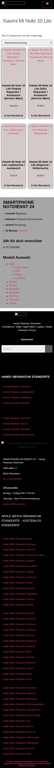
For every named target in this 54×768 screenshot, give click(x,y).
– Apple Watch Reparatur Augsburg (19, 693)
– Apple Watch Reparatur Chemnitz (19, 732)
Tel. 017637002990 (12, 479)
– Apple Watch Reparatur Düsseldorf (19, 566)
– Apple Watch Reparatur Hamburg (19, 544)
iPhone (19, 274)
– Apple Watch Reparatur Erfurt (17, 679)
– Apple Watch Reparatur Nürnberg (19, 624)
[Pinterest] (36, 367)
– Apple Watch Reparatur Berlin (17, 538)
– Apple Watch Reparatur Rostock (18, 748)
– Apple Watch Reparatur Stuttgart (18, 560)
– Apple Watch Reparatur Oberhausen (20, 743)
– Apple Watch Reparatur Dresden (18, 613)
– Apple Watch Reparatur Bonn (17, 651)
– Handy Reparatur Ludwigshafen (18, 392)
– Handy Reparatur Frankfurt (16, 403)
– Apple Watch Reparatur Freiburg (18, 599)
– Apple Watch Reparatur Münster (18, 657)
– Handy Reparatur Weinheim (16, 429)
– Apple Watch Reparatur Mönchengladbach (23, 704)
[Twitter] (18, 367)
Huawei (13, 285)
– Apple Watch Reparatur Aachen (18, 726)
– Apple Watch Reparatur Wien (16, 753)
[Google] (27, 359)
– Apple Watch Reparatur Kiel (16, 720)
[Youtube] (18, 359)
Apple (12, 264)
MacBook (20, 278)
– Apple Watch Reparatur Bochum (18, 635)
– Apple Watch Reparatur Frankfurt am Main (23, 555)
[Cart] (46, 4)
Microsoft (14, 292)
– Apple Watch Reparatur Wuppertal (19, 640)
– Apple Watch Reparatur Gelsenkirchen (21, 709)
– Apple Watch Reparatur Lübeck (18, 668)
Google (13, 281)
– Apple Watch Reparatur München (19, 549)
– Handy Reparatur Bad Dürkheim (18, 434)
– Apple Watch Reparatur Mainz (17, 673)
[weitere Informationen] (14, 504)
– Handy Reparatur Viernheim (16, 418)
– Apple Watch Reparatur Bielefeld (18, 646)
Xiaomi (12, 303)
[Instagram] (36, 359)
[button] (34, 3)
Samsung (14, 299)
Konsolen (14, 289)
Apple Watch (21, 267)
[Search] (48, 349)
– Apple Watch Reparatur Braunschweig (21, 715)
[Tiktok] (45, 359)
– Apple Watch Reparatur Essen (17, 582)
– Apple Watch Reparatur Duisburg (18, 629)
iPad (17, 271)
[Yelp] (27, 367)
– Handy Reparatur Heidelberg (16, 397)
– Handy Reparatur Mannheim (16, 386)
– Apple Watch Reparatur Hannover (19, 618)
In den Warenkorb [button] (13, 115)
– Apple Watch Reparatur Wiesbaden (19, 699)
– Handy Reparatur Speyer (15, 423)
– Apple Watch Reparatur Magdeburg (20, 593)
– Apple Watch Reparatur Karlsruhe (19, 662)
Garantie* (23, 230)
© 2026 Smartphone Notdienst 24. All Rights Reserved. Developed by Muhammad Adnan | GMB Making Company (27, 764)
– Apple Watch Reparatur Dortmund (19, 577)
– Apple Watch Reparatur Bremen (18, 588)
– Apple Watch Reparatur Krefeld (17, 604)
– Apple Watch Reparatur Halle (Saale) (20, 737)
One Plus (14, 296)
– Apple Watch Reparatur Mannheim (19, 687)
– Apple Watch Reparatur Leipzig (18, 571)
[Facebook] (9, 359)
